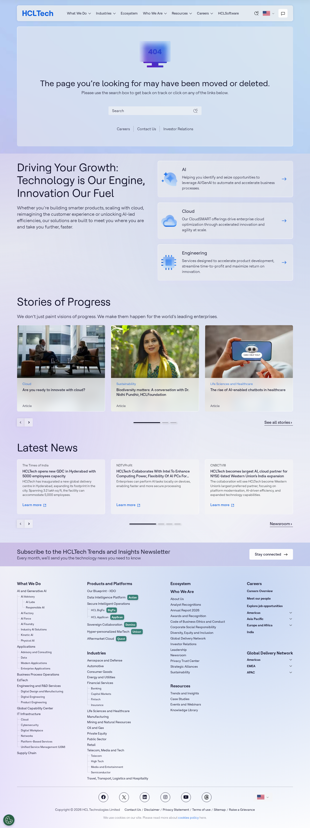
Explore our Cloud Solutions (225, 221)
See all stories (277, 422)
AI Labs (30, 602)
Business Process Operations (38, 674)
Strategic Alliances (184, 666)
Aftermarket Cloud (106, 639)
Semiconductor (101, 772)
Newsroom (280, 523)
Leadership (178, 650)
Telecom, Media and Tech (105, 750)
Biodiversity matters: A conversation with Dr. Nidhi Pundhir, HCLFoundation (152, 392)
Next (29, 422)
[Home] (37, 13)
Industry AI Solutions (34, 629)
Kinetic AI (27, 635)
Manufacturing (98, 717)
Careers (123, 129)
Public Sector (96, 739)
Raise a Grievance (242, 810)
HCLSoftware (228, 13)
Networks (27, 735)
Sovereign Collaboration (111, 624)
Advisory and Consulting (36, 652)
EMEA (251, 666)
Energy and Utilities (101, 677)
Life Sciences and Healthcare (108, 711)
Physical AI (27, 640)
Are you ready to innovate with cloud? (53, 389)
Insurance (97, 705)
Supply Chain (26, 753)
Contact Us (146, 129)
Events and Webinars (185, 704)
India (250, 632)
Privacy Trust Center (184, 661)
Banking (96, 688)
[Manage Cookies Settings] (9, 820)
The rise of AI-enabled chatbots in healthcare (247, 389)
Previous (21, 422)
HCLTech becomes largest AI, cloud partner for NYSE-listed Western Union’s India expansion (249, 473)
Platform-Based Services (36, 741)
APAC (251, 672)
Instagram (165, 797)
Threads (207, 797)
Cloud (24, 719)
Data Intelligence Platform (112, 597)
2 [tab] (165, 422)
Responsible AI (35, 607)
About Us (177, 599)
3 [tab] (173, 422)
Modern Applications (34, 663)
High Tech (97, 761)
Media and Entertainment (107, 767)
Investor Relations (178, 129)
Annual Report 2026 (184, 610)
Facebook (103, 797)
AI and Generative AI (32, 591)
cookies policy (188, 818)
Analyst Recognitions (185, 605)
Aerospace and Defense (104, 660)
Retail (91, 745)
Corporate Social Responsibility (193, 627)
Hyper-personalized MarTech (114, 632)
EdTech (22, 680)
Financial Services (100, 683)
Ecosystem (129, 13)
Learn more (32, 504)
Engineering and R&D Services (39, 686)
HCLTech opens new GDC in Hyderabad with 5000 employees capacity (59, 473)
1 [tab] (146, 422)
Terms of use (201, 810)
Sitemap (220, 810)
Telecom (96, 755)
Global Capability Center (35, 708)
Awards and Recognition (188, 616)
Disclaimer (152, 810)
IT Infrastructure (29, 714)
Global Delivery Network (188, 638)
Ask (256, 13)
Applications (26, 646)
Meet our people (259, 598)
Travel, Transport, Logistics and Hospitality (117, 778)
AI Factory (27, 613)
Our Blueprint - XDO (101, 591)
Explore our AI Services (225, 179)
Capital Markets (101, 694)
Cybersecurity (30, 725)
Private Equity (97, 733)
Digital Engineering (33, 696)
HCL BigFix (103, 610)
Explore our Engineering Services (225, 262)
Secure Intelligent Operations (108, 604)
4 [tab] (177, 524)
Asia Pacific (255, 619)
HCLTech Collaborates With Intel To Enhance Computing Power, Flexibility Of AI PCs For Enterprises (153, 473)
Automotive (95, 666)
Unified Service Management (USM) (43, 747)
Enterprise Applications (35, 668)
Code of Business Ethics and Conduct (197, 622)
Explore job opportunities (265, 606)
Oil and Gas (95, 728)
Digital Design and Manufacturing (42, 691)
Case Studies (179, 699)
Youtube (186, 797)
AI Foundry (27, 624)
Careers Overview (260, 591)
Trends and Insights (184, 693)
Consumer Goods (99, 672)
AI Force (26, 618)
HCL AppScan (107, 617)
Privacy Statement (176, 810)
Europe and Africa (260, 625)
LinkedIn (145, 797)
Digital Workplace (32, 730)
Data (24, 657)
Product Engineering (34, 702)
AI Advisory (28, 596)
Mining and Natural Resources (109, 722)
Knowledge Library (184, 710)
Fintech (96, 699)
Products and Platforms (109, 583)
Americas (254, 613)
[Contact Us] (283, 13)
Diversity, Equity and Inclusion (191, 633)
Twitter (124, 797)
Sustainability (180, 672)
